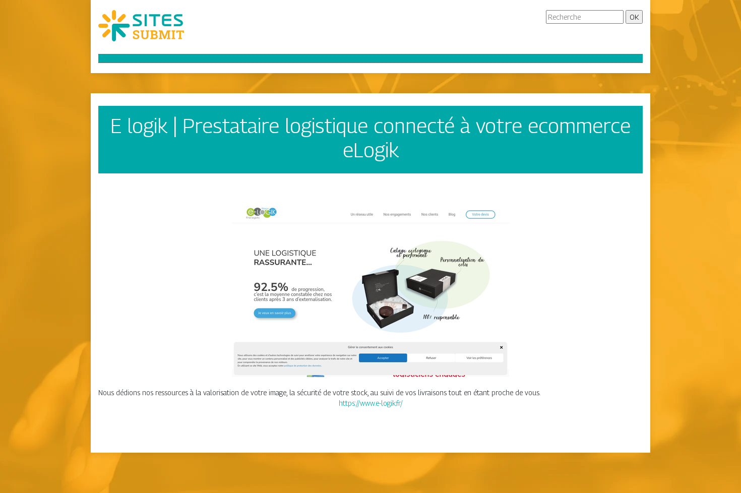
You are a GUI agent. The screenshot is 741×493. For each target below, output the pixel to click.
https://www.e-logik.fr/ (371, 403)
